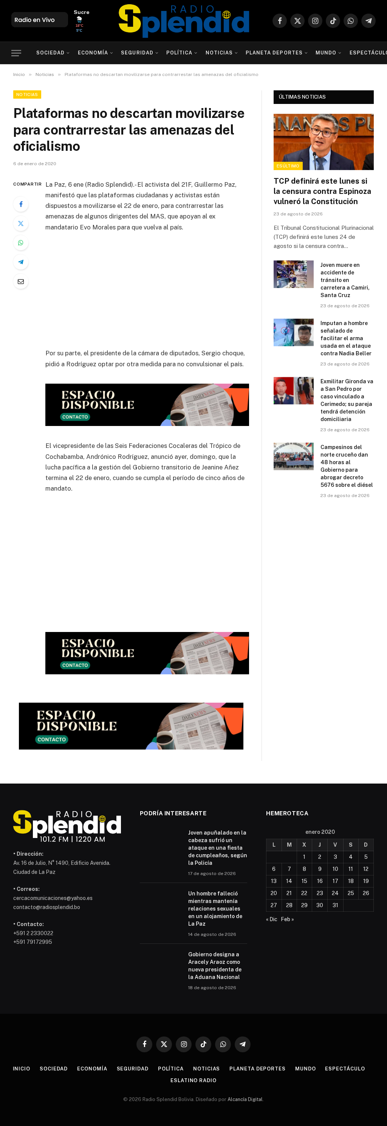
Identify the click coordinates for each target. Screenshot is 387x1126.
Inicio (21, 1069)
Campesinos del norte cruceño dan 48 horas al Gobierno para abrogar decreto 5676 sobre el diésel (346, 466)
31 (335, 905)
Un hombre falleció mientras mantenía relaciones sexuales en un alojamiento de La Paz (215, 909)
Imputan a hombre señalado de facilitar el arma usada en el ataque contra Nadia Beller (346, 338)
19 (366, 881)
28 (289, 905)
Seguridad (137, 53)
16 (320, 881)
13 (274, 881)
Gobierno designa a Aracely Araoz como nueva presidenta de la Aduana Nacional (214, 965)
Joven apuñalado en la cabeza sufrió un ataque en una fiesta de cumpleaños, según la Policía (217, 848)
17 (335, 881)
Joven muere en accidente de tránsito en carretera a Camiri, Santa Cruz (345, 280)
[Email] (20, 281)
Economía (93, 53)
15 (304, 881)
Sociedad (50, 53)
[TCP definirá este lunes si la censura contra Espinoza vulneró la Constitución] (324, 142)
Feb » (287, 919)
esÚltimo (288, 166)
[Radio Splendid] (184, 21)
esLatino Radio (193, 1080)
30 (319, 905)
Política (179, 53)
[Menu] (16, 53)
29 (304, 905)
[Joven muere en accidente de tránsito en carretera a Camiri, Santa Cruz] (294, 274)
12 (365, 869)
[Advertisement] (163, 295)
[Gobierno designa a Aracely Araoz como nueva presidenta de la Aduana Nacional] (160, 964)
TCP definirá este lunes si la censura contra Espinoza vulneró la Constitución (322, 191)
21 (289, 893)
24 (335, 893)
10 (335, 869)
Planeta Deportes (274, 53)
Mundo (326, 53)
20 (274, 893)
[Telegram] (20, 261)
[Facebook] (20, 204)
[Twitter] (20, 223)
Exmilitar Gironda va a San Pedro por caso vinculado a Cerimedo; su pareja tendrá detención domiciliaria (346, 400)
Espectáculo (345, 1069)
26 (366, 893)
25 (351, 893)
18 (351, 881)
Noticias (219, 53)
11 (350, 869)
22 (304, 893)
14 (289, 881)
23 (320, 893)
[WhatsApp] (20, 242)
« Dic (271, 919)
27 (274, 905)
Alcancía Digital (245, 1099)
